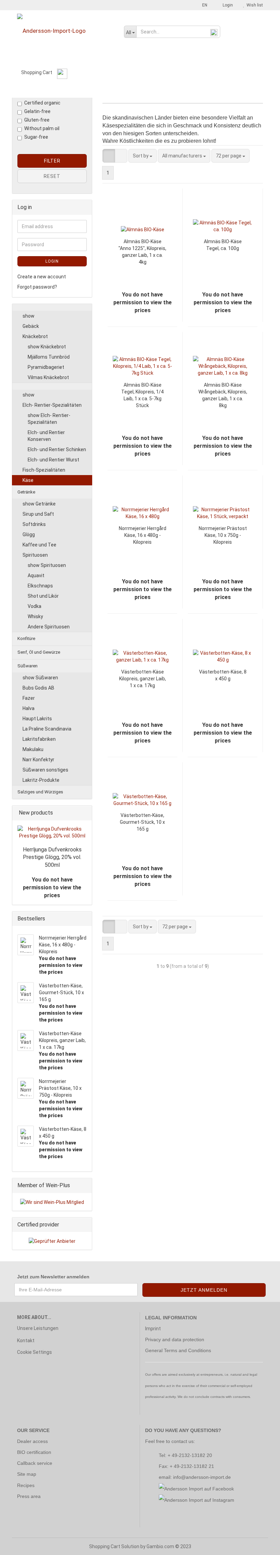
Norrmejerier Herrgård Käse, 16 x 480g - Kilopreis (142, 535)
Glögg (29, 534)
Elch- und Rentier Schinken (57, 449)
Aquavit (36, 575)
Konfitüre (82, 89)
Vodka (34, 606)
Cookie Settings (34, 1352)
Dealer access (32, 1441)
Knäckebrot (35, 336)
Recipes (25, 1485)
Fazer (29, 698)
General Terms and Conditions (178, 1350)
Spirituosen (35, 555)
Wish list (253, 5)
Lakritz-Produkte (41, 780)
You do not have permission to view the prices (52, 887)
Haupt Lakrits (37, 718)
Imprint (153, 1328)
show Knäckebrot (47, 346)
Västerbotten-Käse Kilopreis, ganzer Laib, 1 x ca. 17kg (142, 678)
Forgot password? (37, 287)
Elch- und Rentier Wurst (53, 459)
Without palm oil (41, 128)
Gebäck (31, 326)
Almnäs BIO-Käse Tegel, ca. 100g (223, 245)
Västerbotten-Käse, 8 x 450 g (223, 675)
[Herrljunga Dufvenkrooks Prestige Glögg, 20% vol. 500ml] (52, 832)
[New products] (85, 813)
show (28, 316)
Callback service (34, 1463)
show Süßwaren (40, 677)
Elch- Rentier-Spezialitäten (52, 405)
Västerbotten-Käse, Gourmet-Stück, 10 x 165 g (142, 822)
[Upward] (261, 1544)
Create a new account (41, 276)
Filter (52, 161)
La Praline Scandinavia (47, 729)
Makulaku (33, 749)
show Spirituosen (47, 565)
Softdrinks (34, 524)
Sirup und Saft (38, 514)
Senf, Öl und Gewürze (129, 89)
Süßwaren (178, 89)
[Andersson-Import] (65, 30)
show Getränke (39, 503)
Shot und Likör (43, 596)
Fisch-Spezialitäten (44, 470)
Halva (28, 708)
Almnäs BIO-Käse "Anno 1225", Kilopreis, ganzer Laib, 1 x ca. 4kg (142, 252)
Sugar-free (36, 137)
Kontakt (25, 1340)
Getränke (49, 89)
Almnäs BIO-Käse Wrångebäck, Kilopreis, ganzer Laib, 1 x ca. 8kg (222, 395)
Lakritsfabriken (39, 739)
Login (227, 5)
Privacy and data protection (174, 1339)
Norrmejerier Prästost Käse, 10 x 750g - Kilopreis (223, 535)
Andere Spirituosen (49, 626)
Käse (28, 480)
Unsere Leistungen (37, 1328)
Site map (26, 1474)
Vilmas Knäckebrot (48, 377)
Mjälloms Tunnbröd (49, 357)
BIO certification (34, 1452)
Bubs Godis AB (38, 688)
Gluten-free (37, 120)
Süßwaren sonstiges (45, 770)
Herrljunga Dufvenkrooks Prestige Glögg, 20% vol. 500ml (52, 857)
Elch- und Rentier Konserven (46, 436)
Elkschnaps (40, 585)
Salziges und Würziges (229, 89)
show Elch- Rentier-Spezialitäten (49, 419)
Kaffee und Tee (39, 544)
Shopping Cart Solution (114, 1546)
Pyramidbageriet (46, 367)
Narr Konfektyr (38, 759)
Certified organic (42, 103)
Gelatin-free (37, 111)
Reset (52, 176)
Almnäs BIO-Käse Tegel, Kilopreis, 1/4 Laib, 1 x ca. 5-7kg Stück (142, 395)
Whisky (35, 616)
